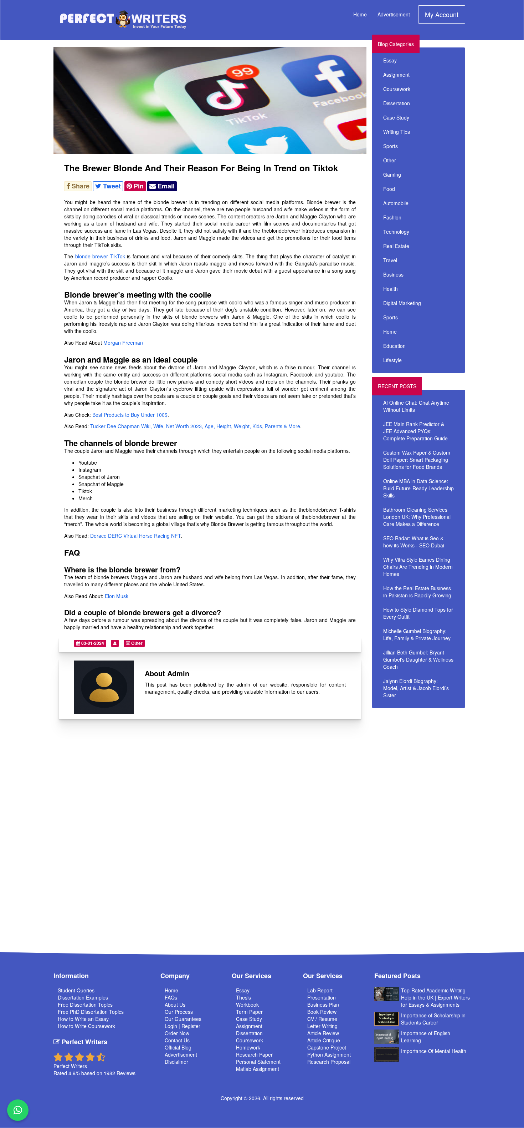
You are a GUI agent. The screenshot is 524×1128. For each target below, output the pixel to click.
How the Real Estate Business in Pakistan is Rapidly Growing (417, 592)
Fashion (392, 217)
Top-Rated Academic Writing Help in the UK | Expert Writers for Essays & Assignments (435, 997)
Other (136, 643)
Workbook (247, 1004)
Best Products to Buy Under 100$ (130, 414)
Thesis (243, 997)
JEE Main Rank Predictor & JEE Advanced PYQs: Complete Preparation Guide (415, 431)
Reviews (126, 1073)
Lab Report (320, 990)
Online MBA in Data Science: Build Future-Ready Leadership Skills (418, 488)
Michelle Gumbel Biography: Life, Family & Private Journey (417, 634)
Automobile (396, 203)
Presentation (321, 997)
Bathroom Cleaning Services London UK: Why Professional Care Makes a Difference (417, 516)
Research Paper (254, 1054)
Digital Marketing (402, 303)
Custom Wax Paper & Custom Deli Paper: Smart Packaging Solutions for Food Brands (416, 459)
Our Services (251, 975)
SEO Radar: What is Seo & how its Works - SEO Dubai (413, 542)
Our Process (179, 1011)
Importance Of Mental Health (433, 1050)
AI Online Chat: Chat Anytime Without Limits (416, 406)
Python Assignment (329, 1054)
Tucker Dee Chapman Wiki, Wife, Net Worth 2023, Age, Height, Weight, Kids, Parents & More (195, 426)
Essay (390, 60)
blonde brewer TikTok (100, 256)
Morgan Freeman (123, 342)
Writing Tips (396, 131)
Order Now (177, 1033)
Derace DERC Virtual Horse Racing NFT (135, 535)
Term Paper (249, 1011)
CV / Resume (322, 1018)
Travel (390, 260)
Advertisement (393, 14)
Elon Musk (116, 596)
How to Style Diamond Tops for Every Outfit (418, 613)
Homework (248, 1047)
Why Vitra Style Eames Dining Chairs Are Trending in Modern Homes (418, 566)
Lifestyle (392, 360)
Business (393, 274)
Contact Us (177, 1040)
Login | (173, 1026)
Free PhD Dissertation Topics (91, 1011)
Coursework (396, 88)
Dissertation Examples (83, 997)
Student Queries (76, 990)
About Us (175, 1004)
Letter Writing (322, 1026)
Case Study (396, 117)
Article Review (323, 1033)
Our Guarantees (183, 1018)
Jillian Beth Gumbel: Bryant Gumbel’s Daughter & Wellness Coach (418, 659)
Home (360, 14)
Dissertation (396, 103)
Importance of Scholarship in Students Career (433, 1019)
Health (390, 288)
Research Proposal (328, 1061)
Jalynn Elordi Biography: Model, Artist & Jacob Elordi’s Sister (416, 688)
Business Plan (323, 1004)
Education (394, 345)
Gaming (392, 174)
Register (190, 1026)
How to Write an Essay (83, 1018)
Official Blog (178, 1047)
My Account (441, 14)
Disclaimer (176, 1061)
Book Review (322, 1011)
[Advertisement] (436, 761)
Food (389, 188)
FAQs (171, 997)
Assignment (396, 74)
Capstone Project (326, 1047)
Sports (390, 146)
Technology (396, 231)
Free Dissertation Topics (85, 1004)
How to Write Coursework (86, 1026)
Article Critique (323, 1040)
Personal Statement (258, 1061)
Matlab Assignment (257, 1068)
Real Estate (396, 245)
